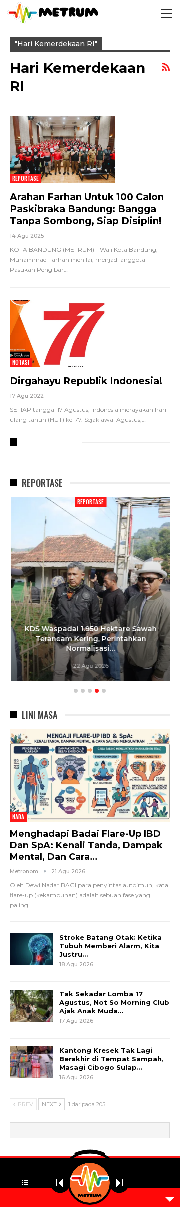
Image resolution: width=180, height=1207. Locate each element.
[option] (90, 590)
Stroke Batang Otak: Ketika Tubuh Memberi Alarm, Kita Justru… (111, 945)
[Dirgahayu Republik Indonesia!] (62, 333)
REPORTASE (25, 178)
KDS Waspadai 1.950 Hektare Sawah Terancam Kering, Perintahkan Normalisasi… (90, 638)
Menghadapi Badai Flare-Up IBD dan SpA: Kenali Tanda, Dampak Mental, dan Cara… (86, 845)
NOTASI (21, 362)
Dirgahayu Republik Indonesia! (86, 381)
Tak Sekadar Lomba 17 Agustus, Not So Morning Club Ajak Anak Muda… (115, 1002)
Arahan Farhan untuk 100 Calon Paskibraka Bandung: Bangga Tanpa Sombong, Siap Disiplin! (87, 209)
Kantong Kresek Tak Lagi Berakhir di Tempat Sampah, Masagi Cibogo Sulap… (112, 1058)
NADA (18, 817)
